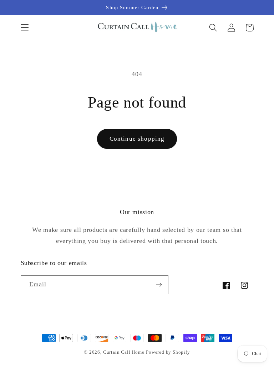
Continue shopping (137, 138)
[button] (25, 28)
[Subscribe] (159, 285)
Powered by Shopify (168, 352)
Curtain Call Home (123, 352)
